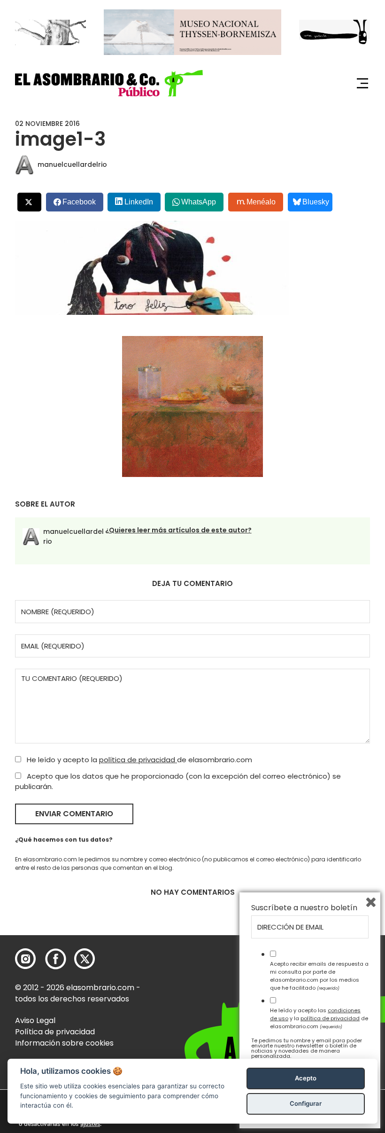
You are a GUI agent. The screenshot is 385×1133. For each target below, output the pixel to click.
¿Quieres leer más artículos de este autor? (178, 530)
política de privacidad (138, 760)
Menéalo (261, 202)
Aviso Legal (35, 1020)
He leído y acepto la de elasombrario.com (138, 760)
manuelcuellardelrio (72, 164)
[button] (109, 83)
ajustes (90, 1124)
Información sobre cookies (64, 1043)
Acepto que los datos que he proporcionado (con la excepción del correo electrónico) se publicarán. (178, 781)
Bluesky (315, 202)
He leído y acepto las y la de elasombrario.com (319, 1018)
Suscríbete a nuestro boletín (304, 908)
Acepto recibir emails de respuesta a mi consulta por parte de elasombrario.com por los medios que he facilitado (319, 975)
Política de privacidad (55, 1031)
